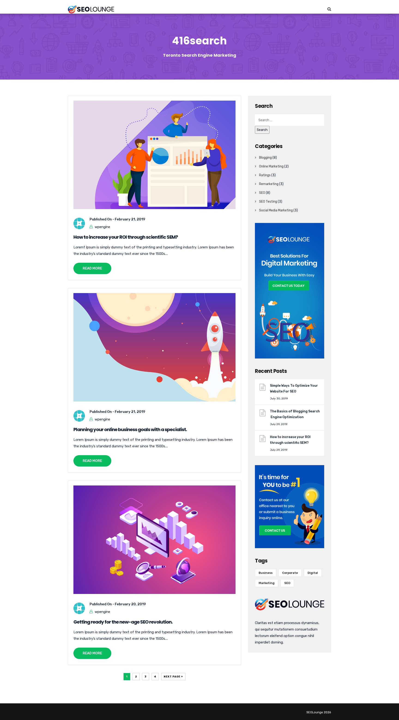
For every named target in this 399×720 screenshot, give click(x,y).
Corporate (290, 573)
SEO (262, 193)
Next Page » (173, 676)
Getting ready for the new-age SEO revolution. (122, 622)
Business (265, 573)
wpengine (102, 227)
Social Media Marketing (276, 210)
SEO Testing (268, 202)
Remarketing (268, 184)
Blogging (265, 158)
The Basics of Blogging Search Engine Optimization (295, 414)
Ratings (265, 175)
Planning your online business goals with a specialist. (130, 429)
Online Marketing (271, 166)
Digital (313, 573)
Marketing (267, 583)
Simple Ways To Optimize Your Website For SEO (294, 388)
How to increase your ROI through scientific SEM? (125, 237)
